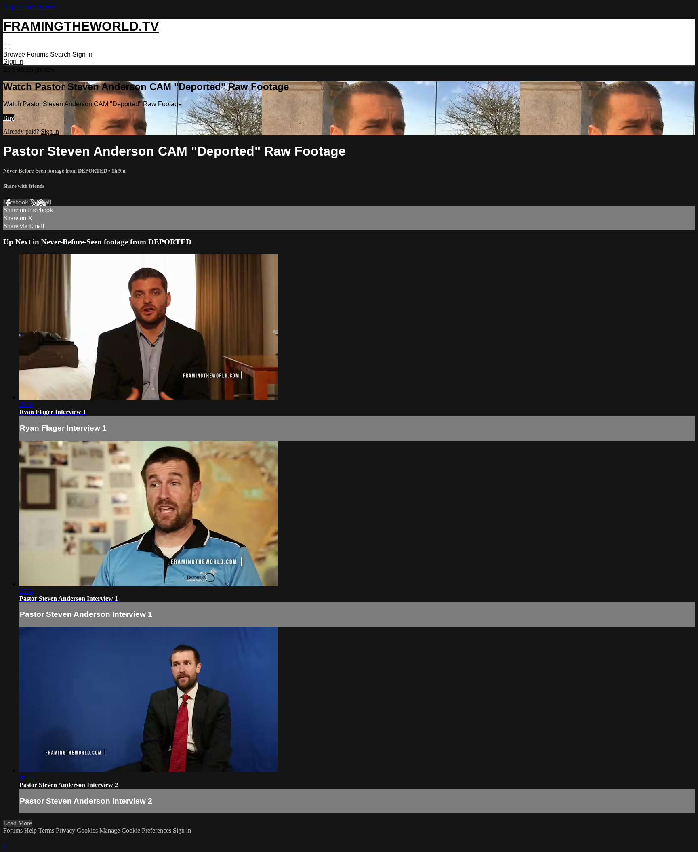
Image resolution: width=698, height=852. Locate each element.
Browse (15, 54)
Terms (47, 830)
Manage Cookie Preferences (136, 830)
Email (43, 202)
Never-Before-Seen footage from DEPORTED (55, 171)
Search (61, 54)
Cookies (88, 830)
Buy (8, 117)
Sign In (13, 61)
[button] (7, 46)
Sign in (82, 54)
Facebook (16, 202)
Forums (38, 54)
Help (31, 830)
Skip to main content (29, 6)
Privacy (66, 830)
